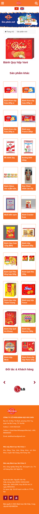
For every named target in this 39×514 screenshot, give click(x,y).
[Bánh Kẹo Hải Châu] (5, 498)
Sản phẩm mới (22, 32)
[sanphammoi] (19, 19)
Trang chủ (10, 32)
